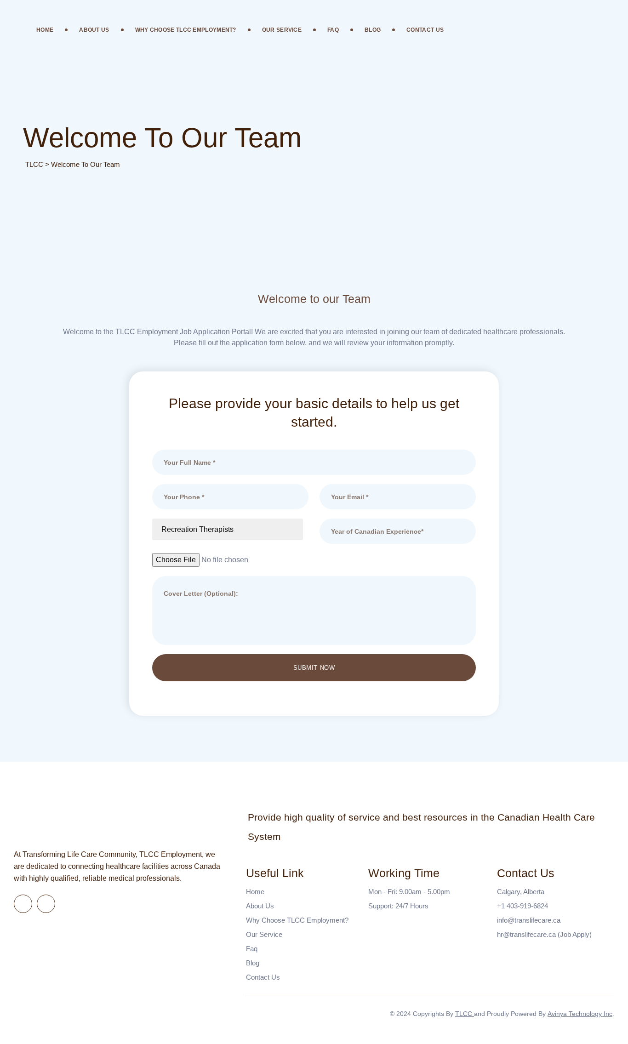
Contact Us (425, 30)
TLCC (464, 1013)
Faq (333, 30)
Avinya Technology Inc (580, 1013)
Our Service (282, 30)
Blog (373, 30)
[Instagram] (46, 904)
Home (44, 30)
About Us (94, 30)
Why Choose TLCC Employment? (185, 30)
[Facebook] (23, 904)
